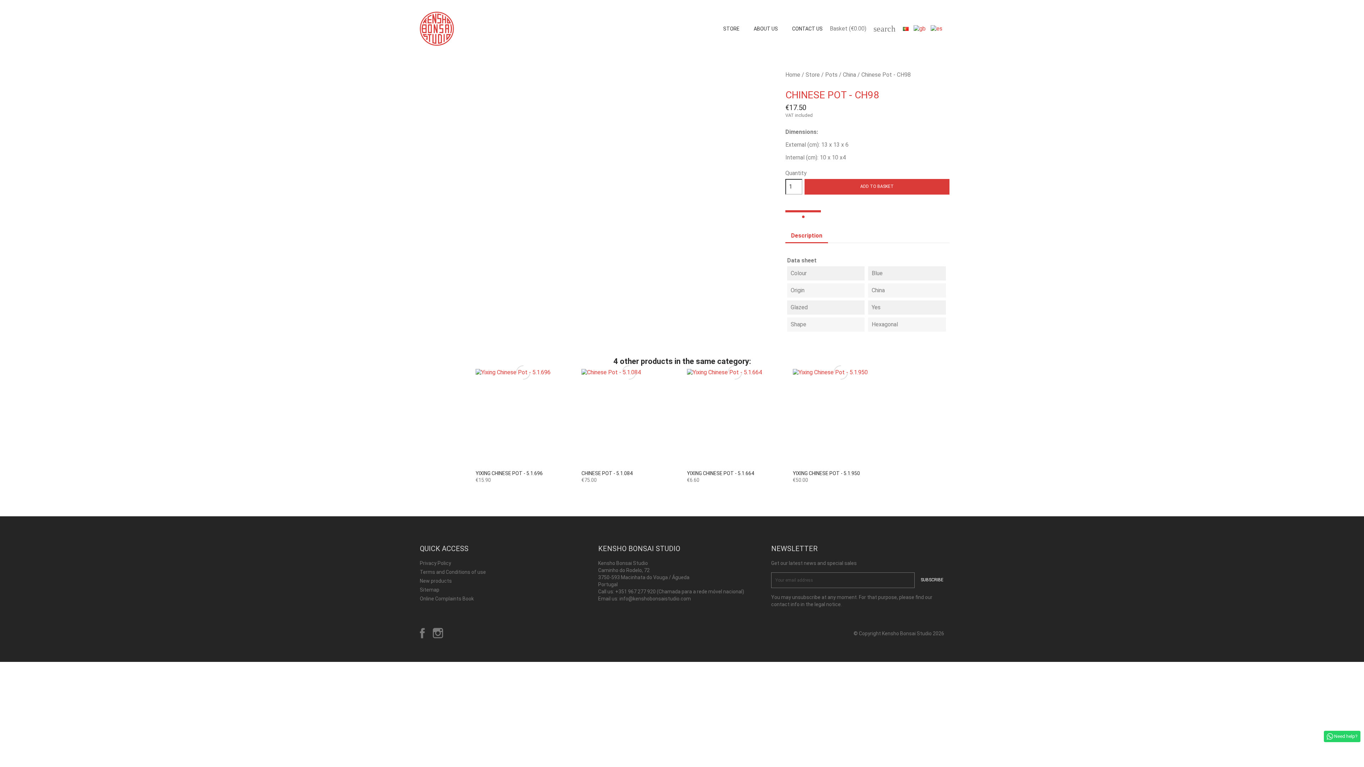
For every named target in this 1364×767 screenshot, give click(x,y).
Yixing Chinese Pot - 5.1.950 (826, 473)
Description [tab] (806, 235)
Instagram (438, 633)
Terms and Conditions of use (453, 572)
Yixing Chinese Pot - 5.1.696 (509, 473)
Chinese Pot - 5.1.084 (607, 473)
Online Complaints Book (447, 599)
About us (766, 29)
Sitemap (429, 590)
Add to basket (877, 186)
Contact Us (807, 29)
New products (436, 581)
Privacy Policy (435, 563)
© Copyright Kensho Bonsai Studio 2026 (899, 633)
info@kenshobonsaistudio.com (655, 599)
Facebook (422, 633)
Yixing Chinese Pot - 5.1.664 (720, 473)
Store (731, 29)
